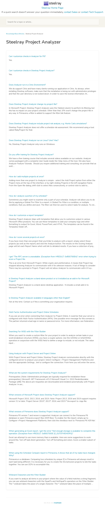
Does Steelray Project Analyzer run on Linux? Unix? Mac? (34, 140)
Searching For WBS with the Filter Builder (27, 331)
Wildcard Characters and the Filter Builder (27, 475)
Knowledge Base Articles (15, 34)
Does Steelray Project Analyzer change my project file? (33, 104)
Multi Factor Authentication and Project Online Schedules (34, 312)
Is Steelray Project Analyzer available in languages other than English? (39, 298)
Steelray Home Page (52, 7)
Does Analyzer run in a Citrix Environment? (27, 85)
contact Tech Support (92, 12)
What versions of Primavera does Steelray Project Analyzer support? (39, 411)
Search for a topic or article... (20, 22)
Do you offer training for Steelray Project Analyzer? (31, 154)
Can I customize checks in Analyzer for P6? (27, 56)
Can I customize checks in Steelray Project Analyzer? (32, 70)
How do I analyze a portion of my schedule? (28, 196)
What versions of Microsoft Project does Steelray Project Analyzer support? (42, 395)
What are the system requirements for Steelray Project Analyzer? (37, 373)
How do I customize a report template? (26, 215)
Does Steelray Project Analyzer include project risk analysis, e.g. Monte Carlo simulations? (48, 123)
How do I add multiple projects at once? (26, 176)
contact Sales (71, 12)
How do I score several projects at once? (27, 237)
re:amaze (57, 503)
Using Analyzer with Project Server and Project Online (32, 353)
